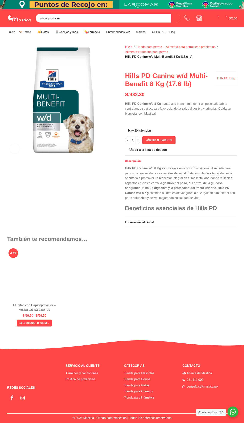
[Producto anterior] (127, 65)
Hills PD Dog (226, 78)
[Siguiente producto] (136, 65)
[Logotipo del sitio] (19, 17)
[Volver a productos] (132, 65)
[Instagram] (22, 398)
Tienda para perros (149, 47)
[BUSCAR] (175, 18)
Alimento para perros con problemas (190, 47)
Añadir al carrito (159, 140)
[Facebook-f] (12, 398)
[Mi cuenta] (209, 18)
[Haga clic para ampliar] (15, 149)
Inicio (128, 47)
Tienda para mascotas (111, 418)
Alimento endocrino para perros (146, 52)
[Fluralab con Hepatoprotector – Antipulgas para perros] (34, 274)
